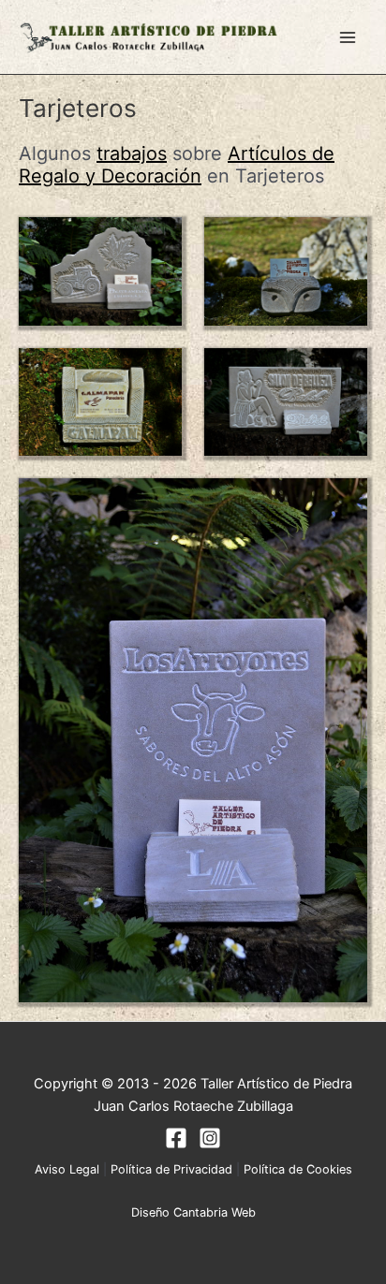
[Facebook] (176, 1138)
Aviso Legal (67, 1169)
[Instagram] (210, 1138)
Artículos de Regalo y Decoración (176, 164)
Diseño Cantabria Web (193, 1212)
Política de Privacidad (171, 1169)
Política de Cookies (298, 1169)
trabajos (131, 153)
